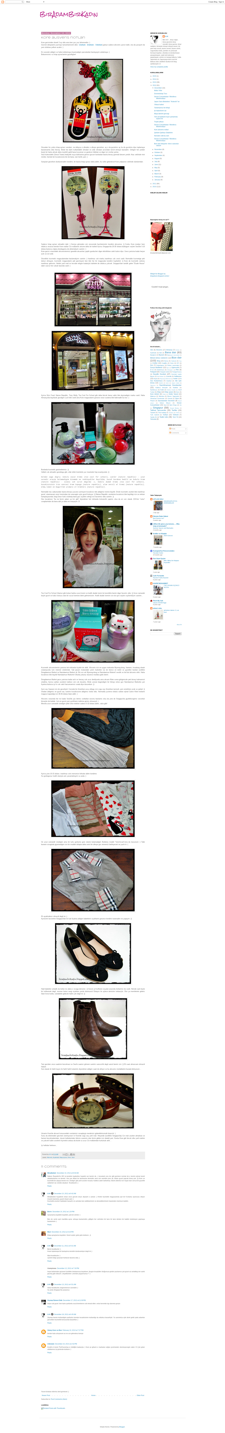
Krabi (164, 394)
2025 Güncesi (168, 535)
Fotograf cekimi (165, 372)
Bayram (161, 355)
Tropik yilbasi (159, 122)
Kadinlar (175, 387)
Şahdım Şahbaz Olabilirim (163, 133)
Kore (69, 1157)
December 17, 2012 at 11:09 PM (74, 1300)
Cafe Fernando (158, 576)
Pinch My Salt (158, 601)
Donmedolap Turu (160, 94)
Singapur (158, 407)
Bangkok (153, 355)
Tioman (171, 412)
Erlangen (170, 370)
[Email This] (64, 1154)
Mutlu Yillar (158, 90)
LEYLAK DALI (158, 499)
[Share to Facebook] (71, 1154)
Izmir (167, 383)
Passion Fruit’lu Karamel (160, 578)
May (156, 168)
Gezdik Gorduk (159, 374)
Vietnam (176, 415)
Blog (158, 361)
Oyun (177, 398)
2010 (155, 187)
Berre (49, 1212)
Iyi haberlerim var (160, 111)
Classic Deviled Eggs (159, 602)
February (157, 177)
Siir (181, 405)
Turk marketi (154, 415)
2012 (155, 85)
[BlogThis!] (66, 1154)
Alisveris (49, 1157)
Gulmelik (168, 376)
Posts (173, 429)
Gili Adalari (160, 376)
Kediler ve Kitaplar (160, 534)
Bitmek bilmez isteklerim (159, 358)
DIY (178, 363)
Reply (49, 1186)
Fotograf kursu (177, 372)
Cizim (172, 363)
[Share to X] (69, 1154)
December (158, 88)
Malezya (153, 396)
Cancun (173, 361)
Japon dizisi (175, 383)
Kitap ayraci (63, 1157)
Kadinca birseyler (161, 387)
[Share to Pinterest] (74, 1154)
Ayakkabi (56, 1157)
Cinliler (155, 363)
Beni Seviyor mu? (158, 518)
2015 (155, 76)
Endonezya (160, 370)
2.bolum (90, 45)
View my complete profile (159, 67)
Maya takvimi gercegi (161, 114)
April (156, 171)
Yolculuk (153, 419)
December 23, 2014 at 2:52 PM (66, 1344)
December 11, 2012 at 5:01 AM (65, 1246)
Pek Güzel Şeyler (159, 559)
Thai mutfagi (162, 412)
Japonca (152, 385)
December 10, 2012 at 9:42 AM (65, 1193)
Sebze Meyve (165, 403)
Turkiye (165, 415)
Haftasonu (178, 376)
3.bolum (98, 45)
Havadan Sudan (158, 553)
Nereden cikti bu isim (161, 136)
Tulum (177, 412)
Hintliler (175, 378)
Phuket (152, 400)
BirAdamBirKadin (69, 14)
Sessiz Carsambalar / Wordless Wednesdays (165, 97)
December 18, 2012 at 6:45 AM (65, 1314)
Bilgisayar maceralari (173, 355)
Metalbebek (51, 1173)
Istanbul (168, 381)
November (158, 149)
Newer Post (46, 1395)
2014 (155, 79)
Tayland (152, 412)
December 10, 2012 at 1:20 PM (63, 1212)
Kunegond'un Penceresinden (163, 551)
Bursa (166, 361)
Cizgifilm (164, 363)
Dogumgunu (160, 365)
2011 (155, 184)
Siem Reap (173, 405)
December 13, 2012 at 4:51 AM (65, 1284)
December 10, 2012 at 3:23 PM (63, 1232)
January (157, 180)
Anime (177, 350)
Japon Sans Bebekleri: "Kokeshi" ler (167, 101)
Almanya (169, 350)
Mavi (49, 1232)
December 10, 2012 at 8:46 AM (68, 1173)
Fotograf (153, 372)
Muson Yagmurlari (173, 396)
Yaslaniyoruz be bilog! (162, 108)
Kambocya (153, 390)
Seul (73, 1157)
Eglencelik (175, 367)
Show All (179, 624)
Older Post (140, 1395)
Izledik (161, 383)
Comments (175, 433)
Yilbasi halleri (159, 104)
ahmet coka (157, 608)
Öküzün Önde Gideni (160, 516)
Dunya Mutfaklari (156, 367)
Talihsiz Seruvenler (158, 410)
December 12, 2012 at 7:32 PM (68, 1268)
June (156, 164)
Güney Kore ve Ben (54, 1330)
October (157, 152)
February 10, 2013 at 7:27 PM (73, 1330)
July (156, 161)
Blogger (122, 1427)
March (156, 174)
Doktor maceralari (173, 365)
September (158, 155)
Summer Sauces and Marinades (163, 528)
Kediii (162, 390)
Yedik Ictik (164, 417)
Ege (167, 367)
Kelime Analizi (171, 390)
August (157, 158)
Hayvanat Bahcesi (165, 378)
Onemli (170, 398)
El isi (152, 370)
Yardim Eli (153, 417)
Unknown (50, 1344)
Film (177, 370)
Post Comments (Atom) (59, 1399)
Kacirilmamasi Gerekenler (171, 385)
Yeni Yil (175, 417)
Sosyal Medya (174, 408)
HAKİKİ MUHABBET (160, 583)
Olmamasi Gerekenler (157, 398)
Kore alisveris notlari (161, 130)
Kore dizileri (154, 394)
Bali (160, 353)
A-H (48, 1193)
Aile (151, 350)
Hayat (155, 378)
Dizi (151, 365)
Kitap (159, 392)
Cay (180, 361)
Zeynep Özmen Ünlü (54, 1300)
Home (93, 1395)
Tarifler (174, 410)
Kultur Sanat (173, 394)
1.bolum (82, 45)
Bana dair (170, 352)
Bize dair (177, 357)
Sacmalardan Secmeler (166, 401)
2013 (155, 82)
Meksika (161, 396)
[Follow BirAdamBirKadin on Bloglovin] (160, 341)
